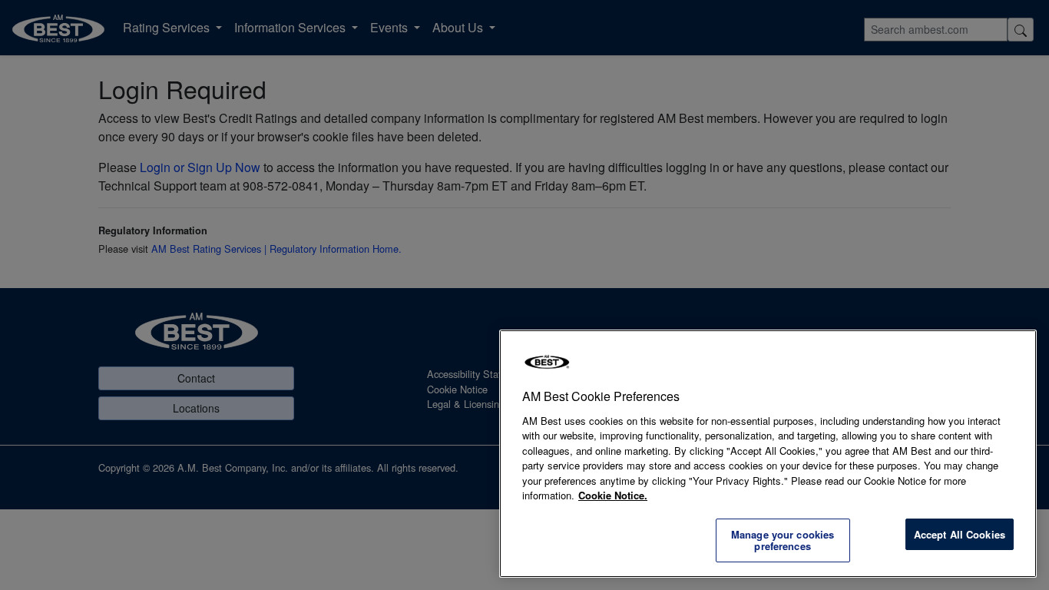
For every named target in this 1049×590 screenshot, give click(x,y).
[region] (768, 454)
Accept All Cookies (959, 534)
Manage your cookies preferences (782, 540)
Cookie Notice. (612, 495)
